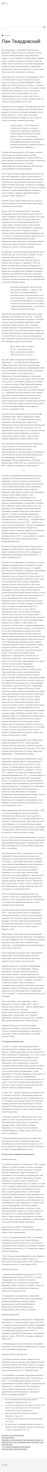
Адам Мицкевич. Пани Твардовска (14, 1449)
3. (2, 1413)
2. (2, 1405)
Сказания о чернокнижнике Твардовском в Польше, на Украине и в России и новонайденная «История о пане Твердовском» (23, 1442)
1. (2, 1399)
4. (2, 1419)
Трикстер (7, 35)
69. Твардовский (8, 1437)
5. (2, 1424)
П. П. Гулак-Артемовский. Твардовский (16, 1447)
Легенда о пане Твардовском (13, 1435)
